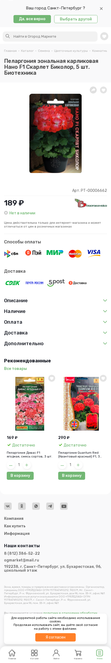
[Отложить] (103, 90)
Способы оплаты (22, 241)
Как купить (15, 526)
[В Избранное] (51, 378)
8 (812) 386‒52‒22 (22, 554)
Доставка (15, 271)
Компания (13, 518)
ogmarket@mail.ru (21, 560)
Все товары (15, 368)
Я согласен (55, 637)
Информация (17, 533)
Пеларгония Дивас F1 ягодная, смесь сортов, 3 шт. (29, 454)
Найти (8, 36)
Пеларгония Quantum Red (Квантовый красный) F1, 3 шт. (79, 454)
